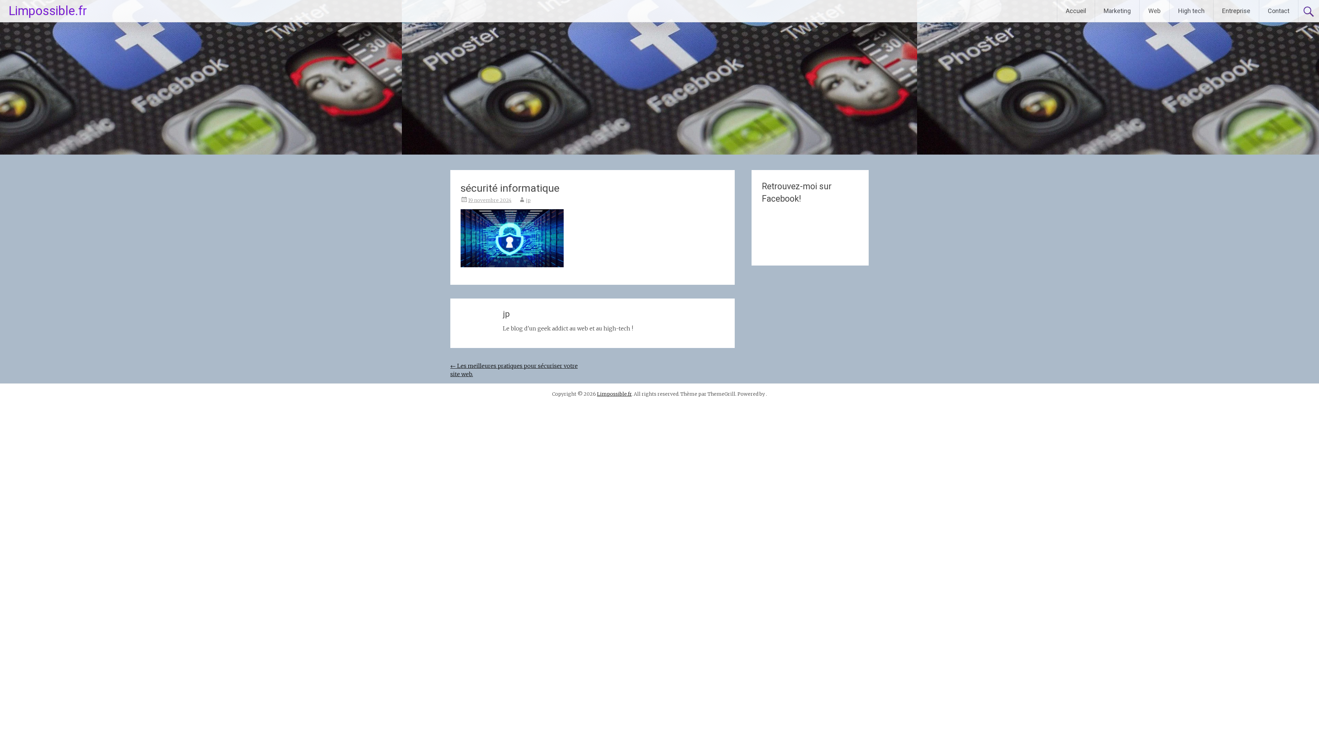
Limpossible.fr (48, 11)
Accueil (1076, 10)
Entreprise (1236, 10)
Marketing (1117, 10)
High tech (1191, 10)
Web (1154, 10)
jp (528, 200)
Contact (1278, 10)
